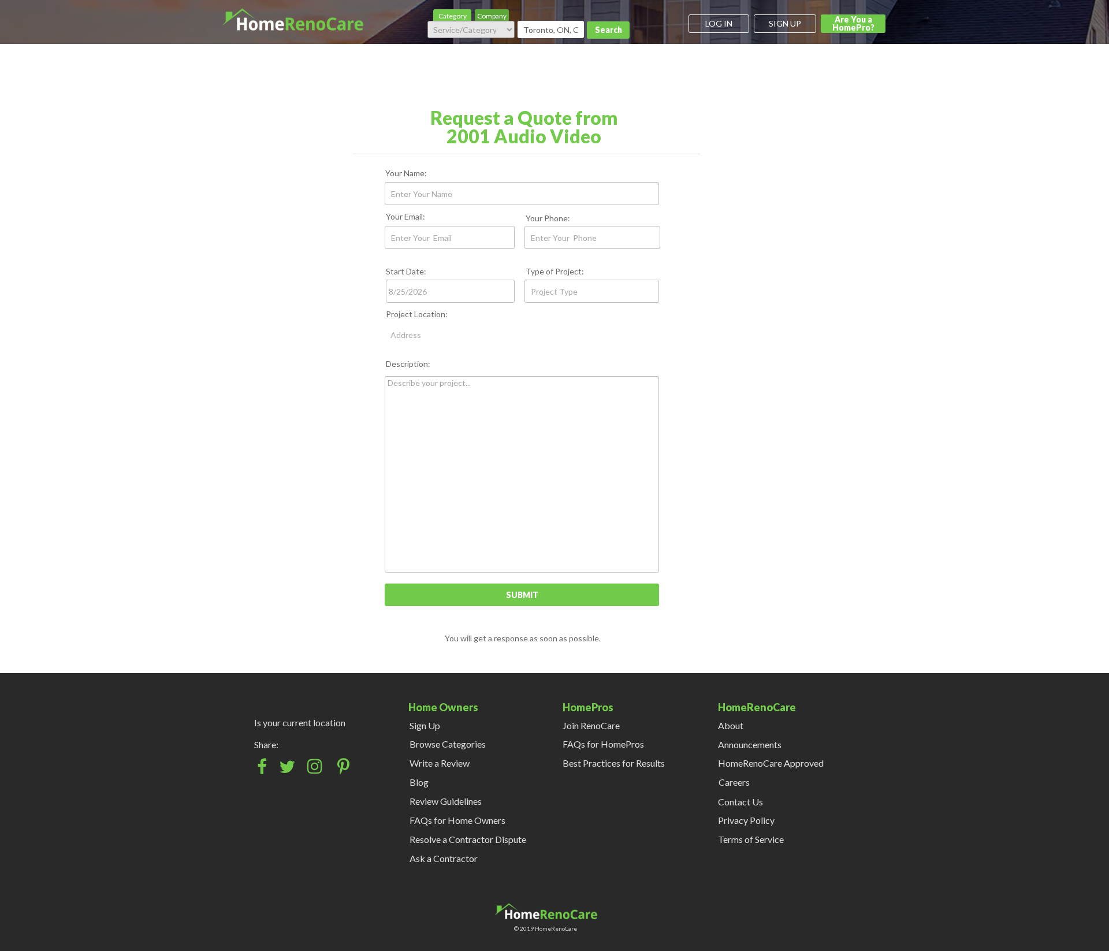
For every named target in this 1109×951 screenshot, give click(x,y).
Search (608, 30)
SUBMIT (522, 595)
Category (452, 16)
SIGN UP (785, 23)
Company (492, 16)
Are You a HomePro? (853, 23)
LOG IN (718, 23)
